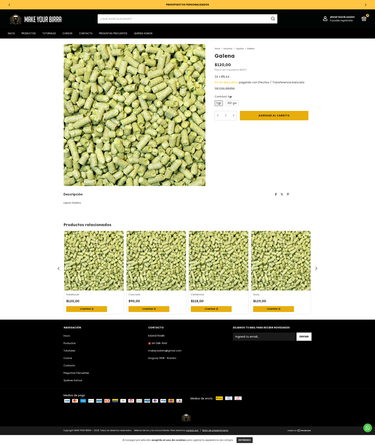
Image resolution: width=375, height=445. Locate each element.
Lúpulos (240, 48)
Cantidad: (223, 96)
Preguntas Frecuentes (113, 33)
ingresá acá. (192, 430)
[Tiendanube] (299, 431)
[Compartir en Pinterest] (288, 194)
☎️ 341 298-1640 (157, 343)
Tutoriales (49, 33)
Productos (28, 33)
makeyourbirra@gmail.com (164, 350)
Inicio (11, 33)
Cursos (67, 33)
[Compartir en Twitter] (281, 194)
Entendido (244, 440)
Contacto (85, 33)
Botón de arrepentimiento (215, 430)
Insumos (227, 48)
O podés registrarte (341, 20)
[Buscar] (273, 18)
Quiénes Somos (143, 33)
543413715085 (156, 335)
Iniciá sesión (346, 17)
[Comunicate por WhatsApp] (367, 427)
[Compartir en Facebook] (276, 194)
